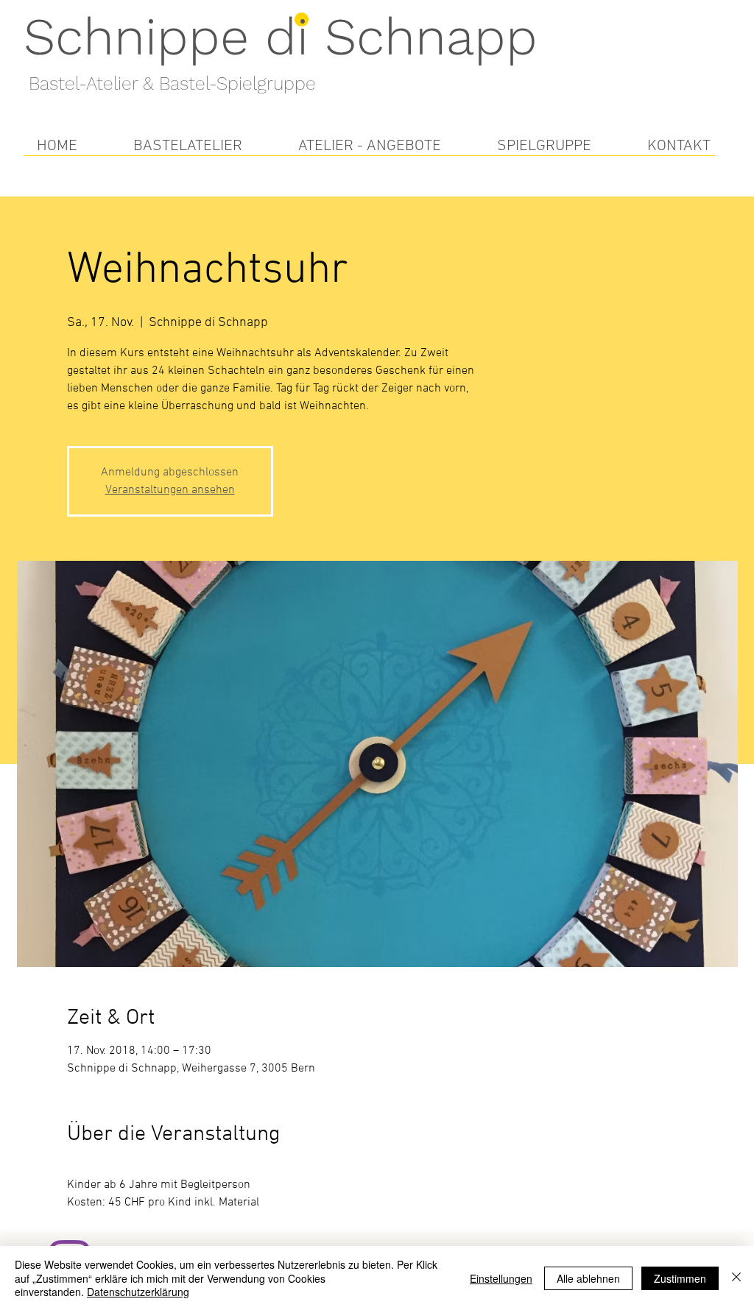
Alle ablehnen (588, 1278)
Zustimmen (680, 1278)
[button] (187, 146)
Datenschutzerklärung (138, 1291)
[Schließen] (736, 1278)
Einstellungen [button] (501, 1278)
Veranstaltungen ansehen (170, 490)
